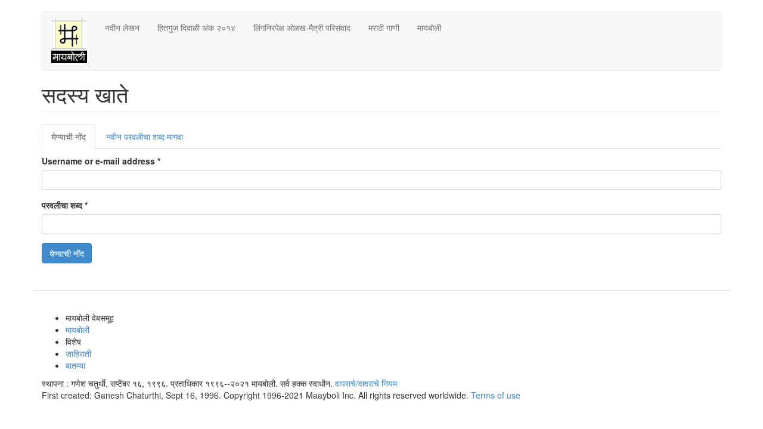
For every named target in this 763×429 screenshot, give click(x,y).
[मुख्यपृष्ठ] (73, 41)
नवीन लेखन (122, 27)
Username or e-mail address (101, 161)
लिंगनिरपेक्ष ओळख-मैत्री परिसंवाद (302, 27)
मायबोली (429, 27)
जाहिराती (78, 353)
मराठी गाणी (383, 27)
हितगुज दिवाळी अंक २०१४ (196, 27)
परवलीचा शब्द (65, 205)
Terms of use (495, 395)
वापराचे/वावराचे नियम (366, 383)
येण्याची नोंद (73, 139)
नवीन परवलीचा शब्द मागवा (144, 136)
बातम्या (75, 365)
